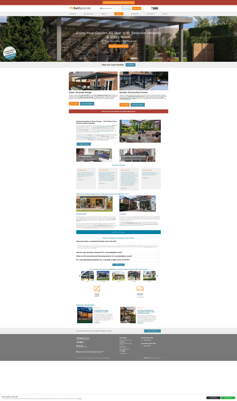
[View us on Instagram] (83, 342)
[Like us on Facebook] (77, 342)
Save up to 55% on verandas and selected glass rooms (118, 111)
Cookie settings (213, 397)
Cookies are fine (228, 397)
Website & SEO (147, 357)
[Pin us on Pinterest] (79, 342)
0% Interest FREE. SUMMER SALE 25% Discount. (118, 2)
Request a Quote (84, 144)
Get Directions (122, 353)
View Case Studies (87, 103)
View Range (74, 103)
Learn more (79, 398)
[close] (235, 395)
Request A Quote (136, 8)
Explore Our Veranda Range (118, 46)
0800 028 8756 (107, 8)
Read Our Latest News (85, 305)
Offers (118, 13)
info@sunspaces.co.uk (81, 346)
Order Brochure (126, 8)
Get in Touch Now (152, 331)
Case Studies (130, 64)
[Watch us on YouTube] (81, 342)
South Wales (123, 337)
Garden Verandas (100, 126)
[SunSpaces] (79, 9)
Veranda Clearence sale (149, 246)
